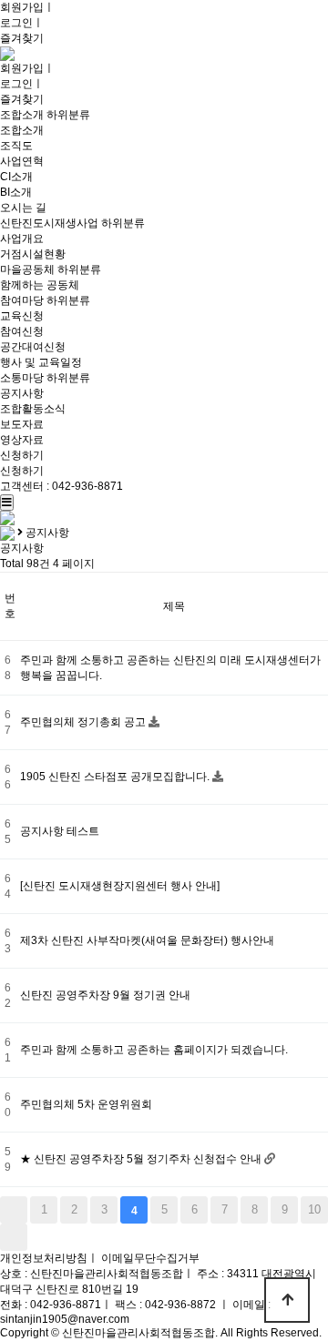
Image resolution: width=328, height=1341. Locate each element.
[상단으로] (287, 1300)
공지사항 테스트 (59, 831)
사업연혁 (22, 161)
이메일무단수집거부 (150, 1258)
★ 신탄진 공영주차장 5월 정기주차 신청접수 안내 (142, 1159)
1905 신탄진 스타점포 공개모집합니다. (116, 776)
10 (314, 1209)
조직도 (16, 145)
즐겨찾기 (22, 38)
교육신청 (22, 316)
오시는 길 (23, 207)
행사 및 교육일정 (41, 362)
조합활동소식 (33, 408)
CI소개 (16, 176)
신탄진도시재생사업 (49, 223)
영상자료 (22, 439)
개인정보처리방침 (43, 1258)
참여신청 (22, 331)
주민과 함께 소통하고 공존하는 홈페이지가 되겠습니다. (154, 1049)
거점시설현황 (33, 254)
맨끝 (13, 1237)
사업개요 (22, 238)
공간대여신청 (33, 346)
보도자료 (22, 424)
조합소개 (22, 114)
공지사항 (22, 393)
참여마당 (22, 300)
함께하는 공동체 (39, 285)
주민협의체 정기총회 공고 (84, 722)
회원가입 (22, 7)
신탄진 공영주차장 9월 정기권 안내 (105, 995)
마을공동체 (27, 269)
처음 (13, 1210)
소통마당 (22, 377)
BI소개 (16, 192)
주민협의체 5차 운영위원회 (86, 1104)
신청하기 (22, 455)
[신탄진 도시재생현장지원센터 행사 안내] (120, 885)
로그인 (16, 22)
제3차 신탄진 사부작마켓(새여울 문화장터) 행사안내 (147, 940)
